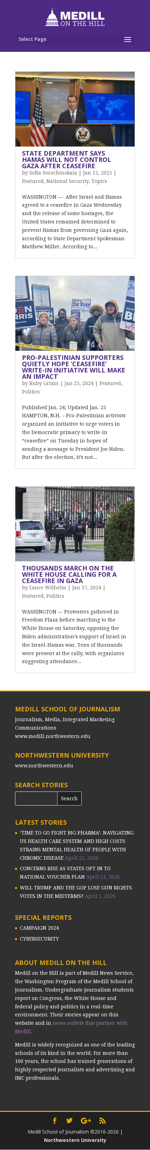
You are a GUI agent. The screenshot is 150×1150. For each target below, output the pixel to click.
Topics (99, 181)
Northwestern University (75, 1140)
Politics (31, 392)
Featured (33, 181)
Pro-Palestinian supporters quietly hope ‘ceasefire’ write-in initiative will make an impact (73, 367)
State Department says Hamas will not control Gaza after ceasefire (66, 159)
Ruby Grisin (44, 383)
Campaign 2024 (39, 928)
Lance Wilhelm (47, 587)
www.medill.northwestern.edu (52, 736)
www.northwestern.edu (44, 765)
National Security (67, 181)
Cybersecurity (39, 939)
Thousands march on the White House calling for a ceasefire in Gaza (69, 574)
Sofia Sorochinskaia (53, 173)
